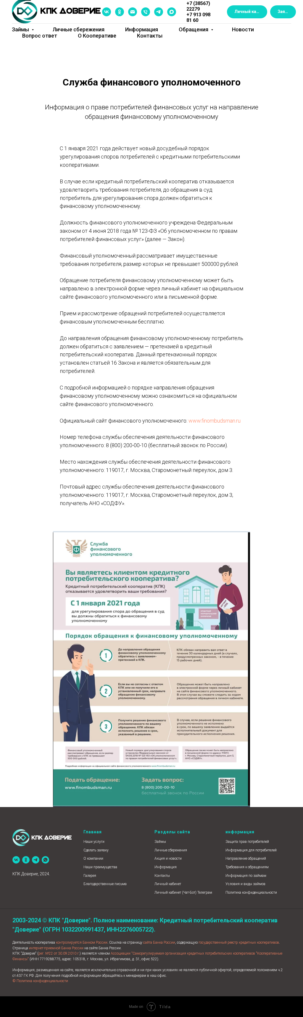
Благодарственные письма (105, 884)
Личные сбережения (78, 29)
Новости (243, 29)
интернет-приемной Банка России (56, 948)
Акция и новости (168, 858)
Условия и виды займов (245, 884)
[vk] (106, 11)
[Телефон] (145, 11)
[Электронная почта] (132, 11)
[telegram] (158, 11)
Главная (92, 832)
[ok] (119, 11)
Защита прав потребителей (247, 842)
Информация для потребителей (251, 850)
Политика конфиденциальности (251, 892)
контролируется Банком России (81, 942)
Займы (21, 29)
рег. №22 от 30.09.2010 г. (59, 953)
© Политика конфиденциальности (40, 981)
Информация (141, 29)
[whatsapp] (45, 860)
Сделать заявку (96, 850)
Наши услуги (93, 842)
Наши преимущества (100, 867)
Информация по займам (245, 876)
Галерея (89, 876)
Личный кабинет (167, 884)
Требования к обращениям (247, 867)
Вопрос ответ (39, 36)
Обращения (194, 29)
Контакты (149, 36)
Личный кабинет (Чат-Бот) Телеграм (183, 892)
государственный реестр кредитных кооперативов (239, 942)
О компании (93, 858)
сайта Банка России (159, 942)
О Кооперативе (97, 36)
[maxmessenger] (171, 11)
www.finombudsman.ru (214, 421)
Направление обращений (245, 858)
